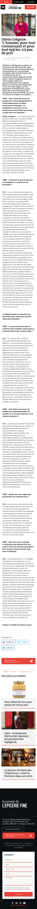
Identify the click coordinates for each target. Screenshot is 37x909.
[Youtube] (24, 903)
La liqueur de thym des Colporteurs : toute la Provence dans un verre (18, 773)
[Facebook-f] (13, 903)
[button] (3, 7)
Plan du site (21, 845)
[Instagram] (20, 903)
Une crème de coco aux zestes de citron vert (18, 703)
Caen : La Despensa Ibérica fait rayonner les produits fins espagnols (16, 737)
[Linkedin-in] (17, 903)
